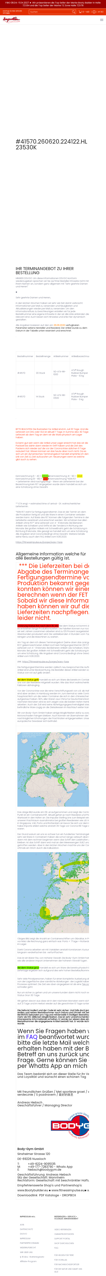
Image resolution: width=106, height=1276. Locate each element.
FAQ (32, 1037)
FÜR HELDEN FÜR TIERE (64, 1255)
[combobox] (50, 12)
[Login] (94, 11)
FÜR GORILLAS (60, 1259)
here (8, 13)
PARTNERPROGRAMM (29, 1243)
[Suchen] (73, 12)
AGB (22, 1224)
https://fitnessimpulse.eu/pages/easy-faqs (39, 542)
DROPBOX (69, 1195)
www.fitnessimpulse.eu (68, 1190)
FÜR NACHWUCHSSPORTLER (66, 1264)
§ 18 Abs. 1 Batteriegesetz (32, 1256)
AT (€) (100, 12)
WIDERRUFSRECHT (28, 1247)
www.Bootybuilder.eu (32, 1190)
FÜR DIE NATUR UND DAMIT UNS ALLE (68, 1270)
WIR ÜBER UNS (26, 1252)
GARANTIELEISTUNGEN (64, 1234)
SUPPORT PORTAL (62, 1238)
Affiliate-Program (28, 1261)
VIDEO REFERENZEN (62, 1229)
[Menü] (101, 19)
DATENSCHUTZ (26, 1229)
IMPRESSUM (25, 1238)
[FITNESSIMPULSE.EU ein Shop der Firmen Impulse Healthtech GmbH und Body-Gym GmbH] (12, 19)
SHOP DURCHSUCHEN (64, 1243)
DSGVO (23, 1233)
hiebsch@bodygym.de (44, 1170)
